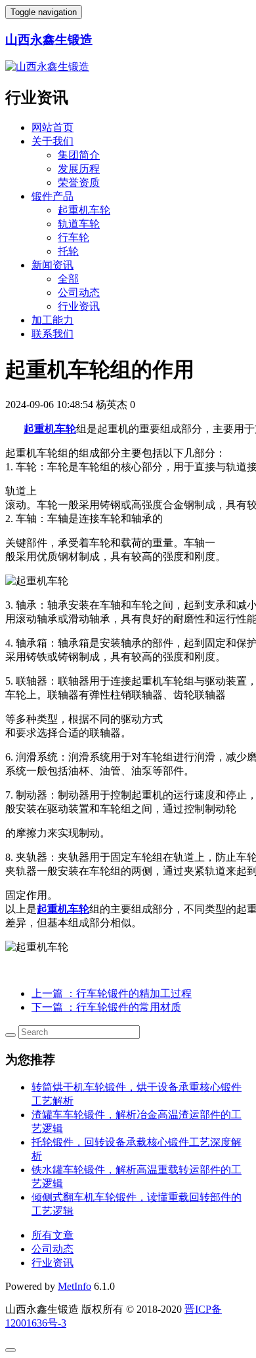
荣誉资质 (79, 182)
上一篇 (112, 993)
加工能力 (53, 320)
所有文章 (53, 1235)
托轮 (68, 251)
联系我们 (53, 333)
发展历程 (79, 168)
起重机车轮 (84, 210)
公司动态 (79, 292)
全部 (68, 278)
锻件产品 (53, 196)
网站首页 (53, 127)
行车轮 (73, 237)
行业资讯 (79, 306)
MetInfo (74, 1286)
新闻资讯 (53, 265)
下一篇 (106, 1007)
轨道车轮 (79, 223)
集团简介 (79, 154)
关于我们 (53, 141)
